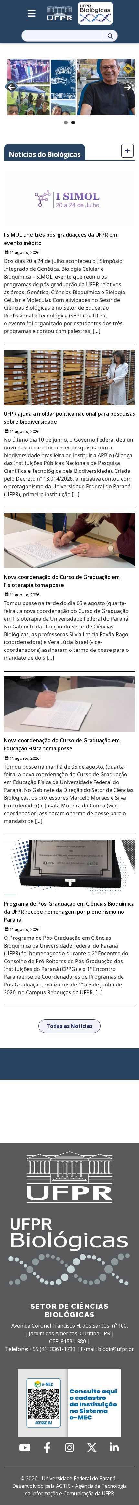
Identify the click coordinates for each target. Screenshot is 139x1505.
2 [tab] (73, 122)
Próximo (127, 87)
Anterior (11, 87)
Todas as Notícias (69, 1026)
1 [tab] (66, 122)
